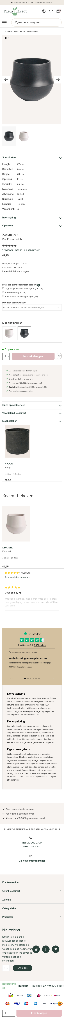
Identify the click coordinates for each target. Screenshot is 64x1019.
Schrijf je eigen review (27, 250)
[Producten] (44, 11)
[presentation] (6, 79)
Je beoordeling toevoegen (17, 577)
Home (7, 31)
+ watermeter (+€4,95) (15, 292)
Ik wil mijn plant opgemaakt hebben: (19, 284)
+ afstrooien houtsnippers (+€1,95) (21, 296)
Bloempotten (16, 31)
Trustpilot (23, 986)
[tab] (32, 883)
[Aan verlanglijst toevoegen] (59, 356)
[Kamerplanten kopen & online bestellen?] (15, 11)
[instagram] (36, 949)
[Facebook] (46, 949)
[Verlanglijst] (51, 11)
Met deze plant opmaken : (14, 302)
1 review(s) (7, 250)
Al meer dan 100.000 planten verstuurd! (33, 2)
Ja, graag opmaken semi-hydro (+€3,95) (24, 288)
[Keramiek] (16, 523)
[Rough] (17, 441)
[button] (6, 38)
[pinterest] (55, 949)
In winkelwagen (39, 1013)
